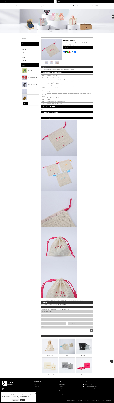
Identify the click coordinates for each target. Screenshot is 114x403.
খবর (26, 6)
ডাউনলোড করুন (33, 6)
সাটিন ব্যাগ (50, 304)
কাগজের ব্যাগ (24, 49)
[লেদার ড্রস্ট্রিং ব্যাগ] (84, 346)
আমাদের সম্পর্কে (14, 6)
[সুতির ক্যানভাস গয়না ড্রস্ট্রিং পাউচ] (46, 62)
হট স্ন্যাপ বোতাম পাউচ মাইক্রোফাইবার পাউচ (67, 374)
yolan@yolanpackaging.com (81, 5)
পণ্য (21, 6)
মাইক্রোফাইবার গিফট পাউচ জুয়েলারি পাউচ (84, 374)
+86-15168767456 (94, 5)
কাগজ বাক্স (23, 52)
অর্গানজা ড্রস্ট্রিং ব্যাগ (44, 304)
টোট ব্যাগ (23, 57)
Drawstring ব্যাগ (25, 46)
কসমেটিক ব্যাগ (24, 60)
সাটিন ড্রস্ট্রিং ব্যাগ (50, 355)
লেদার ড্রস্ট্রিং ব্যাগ (84, 355)
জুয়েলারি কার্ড (24, 54)
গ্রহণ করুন (22, 400)
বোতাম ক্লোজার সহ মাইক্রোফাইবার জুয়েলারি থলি (50, 374)
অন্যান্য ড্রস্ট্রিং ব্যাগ (63, 304)
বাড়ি (7, 6)
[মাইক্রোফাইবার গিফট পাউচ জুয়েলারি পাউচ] (84, 365)
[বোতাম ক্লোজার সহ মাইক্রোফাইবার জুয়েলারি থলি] (49, 365)
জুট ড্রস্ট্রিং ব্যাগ (67, 355)
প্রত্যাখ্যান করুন (15, 400)
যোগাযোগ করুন (50, 6)
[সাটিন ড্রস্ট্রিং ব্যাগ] (49, 346)
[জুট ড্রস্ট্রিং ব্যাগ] (67, 346)
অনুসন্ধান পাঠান (42, 6)
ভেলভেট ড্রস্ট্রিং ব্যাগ (56, 304)
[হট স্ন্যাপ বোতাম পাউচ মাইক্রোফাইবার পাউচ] (67, 365)
